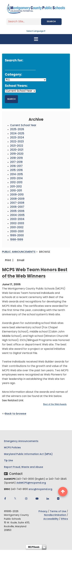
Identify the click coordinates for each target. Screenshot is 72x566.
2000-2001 (17, 231)
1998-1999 (16, 240)
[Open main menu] (36, 39)
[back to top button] (62, 491)
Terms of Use (58, 511)
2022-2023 (17, 142)
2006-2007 (17, 207)
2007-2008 (17, 203)
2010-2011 (16, 191)
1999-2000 (17, 235)
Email (20, 260)
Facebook (5, 498)
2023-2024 (17, 138)
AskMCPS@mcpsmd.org (31, 483)
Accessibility (50, 519)
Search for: (14, 60)
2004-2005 (17, 215)
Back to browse (15, 414)
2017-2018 (16, 162)
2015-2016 (16, 170)
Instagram (26, 498)
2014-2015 (16, 174)
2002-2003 (17, 223)
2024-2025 (17, 133)
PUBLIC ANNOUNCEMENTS (18, 252)
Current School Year (23, 125)
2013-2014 (16, 178)
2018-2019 (16, 158)
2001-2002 (16, 227)
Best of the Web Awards (55, 404)
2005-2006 (17, 211)
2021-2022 (16, 146)
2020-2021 (16, 150)
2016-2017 (16, 166)
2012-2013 (16, 182)
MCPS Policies (12, 447)
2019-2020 (16, 154)
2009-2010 (17, 195)
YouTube (37, 498)
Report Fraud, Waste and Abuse (23, 467)
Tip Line (8, 460)
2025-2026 (17, 129)
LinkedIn (48, 498)
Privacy (43, 511)
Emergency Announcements (21, 441)
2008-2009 (17, 199)
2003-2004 (17, 219)
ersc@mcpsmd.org (40, 489)
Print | (8, 260)
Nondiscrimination (55, 515)
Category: (13, 74)
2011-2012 (16, 187)
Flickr (58, 498)
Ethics (64, 519)
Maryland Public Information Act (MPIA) (28, 454)
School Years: (16, 86)
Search (51, 21)
